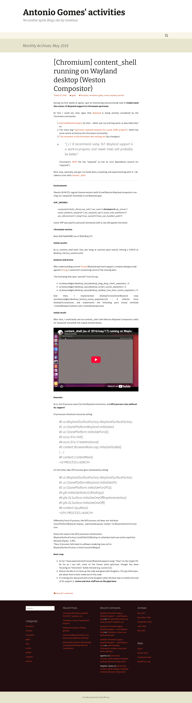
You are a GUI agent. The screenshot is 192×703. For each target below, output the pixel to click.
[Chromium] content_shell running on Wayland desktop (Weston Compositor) (77, 645)
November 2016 (144, 617)
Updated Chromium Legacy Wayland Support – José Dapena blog (113, 616)
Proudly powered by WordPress (96, 697)
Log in (139, 648)
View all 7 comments (64, 593)
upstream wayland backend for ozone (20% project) (101, 129)
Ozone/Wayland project (70, 123)
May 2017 (141, 613)
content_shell (78, 175)
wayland (113, 95)
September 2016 (144, 622)
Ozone (84, 266)
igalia (74, 95)
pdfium (29, 652)
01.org (64, 269)
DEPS (74, 161)
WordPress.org (143, 661)
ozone (106, 95)
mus (27, 643)
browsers (30, 626)
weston (121, 95)
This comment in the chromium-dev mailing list (82, 136)
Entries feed (142, 653)
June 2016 (141, 626)
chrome (29, 630)
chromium (93, 95)
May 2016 (141, 630)
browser (84, 95)
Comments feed (144, 657)
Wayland (97, 112)
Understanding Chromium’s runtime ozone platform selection (113, 648)
